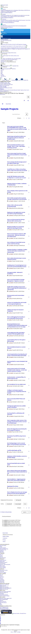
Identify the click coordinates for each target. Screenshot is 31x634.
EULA (12, 631)
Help (1, 70)
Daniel (11, 215)
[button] (29, 118)
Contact (1, 555)
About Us (1, 554)
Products (2, 41)
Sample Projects (9, 108)
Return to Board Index (7, 512)
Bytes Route (2, 552)
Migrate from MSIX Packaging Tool (5, 588)
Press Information (3, 557)
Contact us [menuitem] (5, 538)
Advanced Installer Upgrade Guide (5, 598)
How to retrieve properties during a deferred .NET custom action (16, 220)
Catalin (11, 132)
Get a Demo (2, 576)
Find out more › (2, 94)
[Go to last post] (29, 129)
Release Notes (2, 561)
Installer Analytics (3, 547)
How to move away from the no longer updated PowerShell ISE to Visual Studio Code (17, 155)
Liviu (11, 328)
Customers (2, 579)
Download (2, 75)
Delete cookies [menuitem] (6, 536)
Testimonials (2, 581)
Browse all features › (5, 39)
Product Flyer (2, 582)
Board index (5, 533)
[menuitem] (28, 100)
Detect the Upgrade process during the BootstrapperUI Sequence (17, 429)
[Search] (28, 97)
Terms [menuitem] (4, 541)
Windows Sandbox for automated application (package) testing (15, 227)
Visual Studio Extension (4, 594)
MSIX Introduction (3, 601)
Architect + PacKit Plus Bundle (5, 564)
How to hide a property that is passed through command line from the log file (17, 198)
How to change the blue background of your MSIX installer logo (16, 162)
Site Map (18, 631)
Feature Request (2, 566)
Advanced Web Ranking (4, 548)
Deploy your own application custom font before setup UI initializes (16, 213)
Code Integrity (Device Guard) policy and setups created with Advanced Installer (17, 354)
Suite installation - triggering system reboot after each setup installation (16, 479)
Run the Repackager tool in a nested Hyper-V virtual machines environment (16, 443)
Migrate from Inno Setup (4, 586)
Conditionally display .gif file (14, 450)
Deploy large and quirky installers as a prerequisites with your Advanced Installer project (16, 138)
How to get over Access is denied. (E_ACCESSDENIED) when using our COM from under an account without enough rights (17, 128)
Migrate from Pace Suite (4, 589)
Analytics (2, 69)
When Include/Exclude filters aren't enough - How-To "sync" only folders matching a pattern (16, 146)
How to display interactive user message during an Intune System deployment (17, 492)
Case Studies (2, 580)
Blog (1, 73)
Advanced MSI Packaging (4, 608)
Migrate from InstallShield (4, 584)
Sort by (2, 504)
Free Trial (1, 574)
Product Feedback (3, 567)
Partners (1, 556)
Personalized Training (3, 570)
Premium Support (3, 572)
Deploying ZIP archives (12, 486)
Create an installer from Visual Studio (6, 84)
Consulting (2, 571)
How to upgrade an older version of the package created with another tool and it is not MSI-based (17, 422)
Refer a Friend (2, 565)
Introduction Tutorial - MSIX (4, 82)
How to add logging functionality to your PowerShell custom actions (16, 317)
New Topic (6, 114)
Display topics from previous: (7, 500)
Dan (11, 179)
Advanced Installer (3, 545)
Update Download (3, 560)
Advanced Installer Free (4, 592)
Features (2, 6)
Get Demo (2, 60)
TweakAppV (2, 593)
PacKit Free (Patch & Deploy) (4, 595)
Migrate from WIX (3, 585)
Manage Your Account (3, 562)
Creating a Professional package (5, 83)
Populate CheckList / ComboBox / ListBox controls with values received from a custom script (17, 251)
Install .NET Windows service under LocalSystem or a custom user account (16, 177)
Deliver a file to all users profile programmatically (14, 205)
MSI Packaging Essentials (4, 607)
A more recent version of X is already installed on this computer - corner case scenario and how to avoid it (17, 370)
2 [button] (26, 118)
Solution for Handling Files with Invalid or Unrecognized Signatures (16, 303)
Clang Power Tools (3, 549)
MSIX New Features (3, 602)
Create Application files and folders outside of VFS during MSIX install (16, 333)
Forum (2, 72)
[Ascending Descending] (18, 504)
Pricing (2, 74)
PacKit (1, 546)
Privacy (15, 631)
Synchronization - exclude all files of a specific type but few (16, 377)
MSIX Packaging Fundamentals (5, 609)
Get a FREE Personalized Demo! (6, 40)
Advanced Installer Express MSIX (5, 591)
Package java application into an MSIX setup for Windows (16, 406)
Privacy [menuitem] (4, 539)
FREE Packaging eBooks (4, 599)
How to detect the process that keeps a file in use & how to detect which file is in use (17, 472)
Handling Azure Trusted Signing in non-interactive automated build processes (17, 265)
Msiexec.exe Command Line (4, 85)
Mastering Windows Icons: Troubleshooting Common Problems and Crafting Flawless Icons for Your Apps (17, 325)
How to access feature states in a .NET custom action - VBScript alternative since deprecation (16, 235)
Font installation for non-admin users (16, 384)
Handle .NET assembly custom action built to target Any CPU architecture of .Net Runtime (16, 288)
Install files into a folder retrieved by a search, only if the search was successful (17, 170)
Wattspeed (1, 550)
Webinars (1, 600)
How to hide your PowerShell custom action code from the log (16, 243)
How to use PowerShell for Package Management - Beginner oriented (15, 280)
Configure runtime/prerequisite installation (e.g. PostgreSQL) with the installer (16, 391)
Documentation (2, 563)
